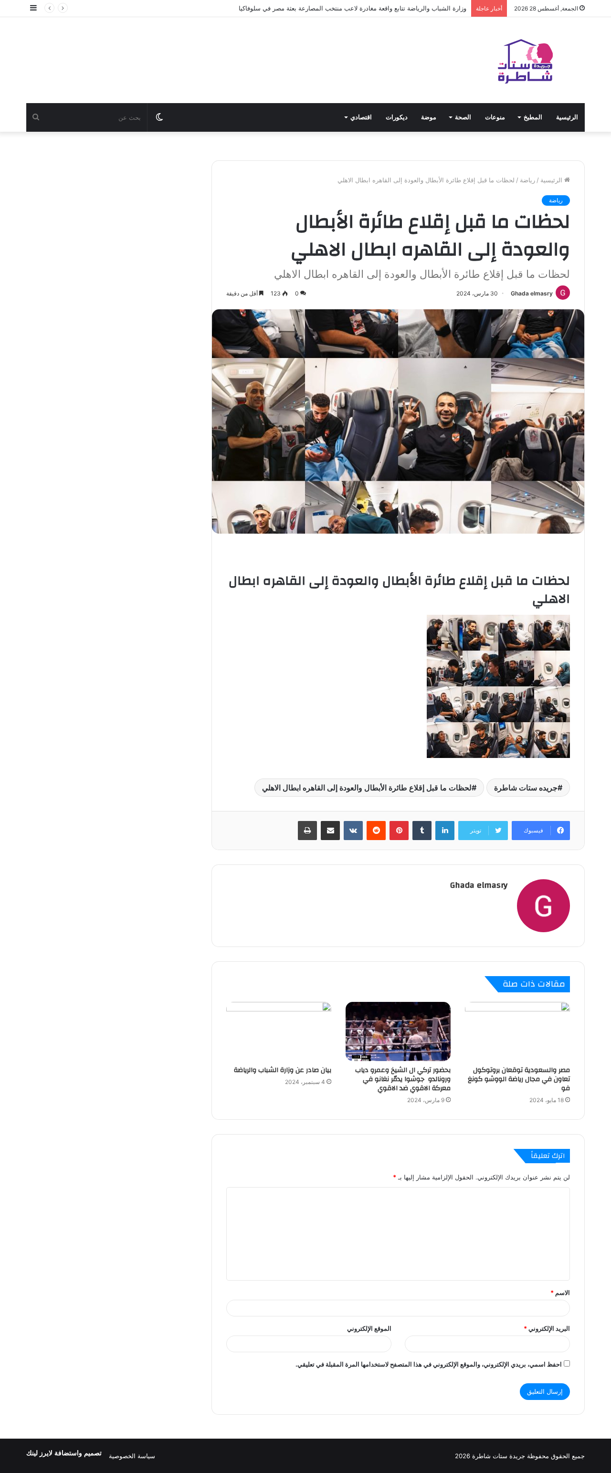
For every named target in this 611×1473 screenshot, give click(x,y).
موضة (428, 117)
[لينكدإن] (444, 830)
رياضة (527, 180)
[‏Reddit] (376, 830)
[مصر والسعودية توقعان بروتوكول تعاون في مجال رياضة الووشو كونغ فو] (517, 1031)
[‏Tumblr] (422, 830)
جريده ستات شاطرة (526, 787)
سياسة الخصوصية (132, 1456)
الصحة (463, 117)
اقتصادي (361, 117)
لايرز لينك (40, 1453)
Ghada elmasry (532, 293)
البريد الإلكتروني (547, 1328)
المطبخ (533, 117)
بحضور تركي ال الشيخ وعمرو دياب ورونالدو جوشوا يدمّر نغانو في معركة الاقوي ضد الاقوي (403, 1079)
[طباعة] (307, 830)
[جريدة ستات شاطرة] (525, 60)
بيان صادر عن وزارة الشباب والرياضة (282, 1070)
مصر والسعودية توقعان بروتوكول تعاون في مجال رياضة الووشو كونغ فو (519, 1079)
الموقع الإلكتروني (369, 1328)
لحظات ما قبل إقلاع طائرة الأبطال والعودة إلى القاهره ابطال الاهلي (367, 787)
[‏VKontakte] (353, 830)
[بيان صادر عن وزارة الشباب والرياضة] (278, 1031)
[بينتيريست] (399, 830)
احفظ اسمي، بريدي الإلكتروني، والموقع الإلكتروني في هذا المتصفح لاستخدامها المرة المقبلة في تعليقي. (428, 1364)
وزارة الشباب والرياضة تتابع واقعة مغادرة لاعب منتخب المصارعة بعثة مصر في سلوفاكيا (352, 8)
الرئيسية (567, 117)
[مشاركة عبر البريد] (330, 830)
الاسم (560, 1292)
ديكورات (397, 117)
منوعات (495, 117)
